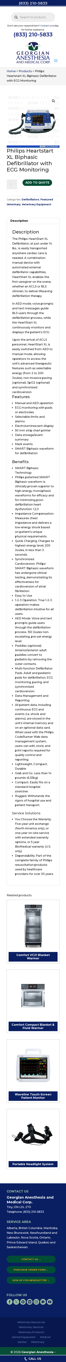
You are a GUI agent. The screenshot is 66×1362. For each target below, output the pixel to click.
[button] (56, 61)
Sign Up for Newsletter (31, 1280)
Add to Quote (37, 182)
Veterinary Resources (31, 1322)
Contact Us (31, 1259)
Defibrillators (30, 199)
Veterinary (37, 1342)
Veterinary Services (31, 1327)
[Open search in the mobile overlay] (33, 17)
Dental (22, 1342)
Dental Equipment (24, 1337)
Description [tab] (19, 220)
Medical (45, 1337)
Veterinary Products (31, 1332)
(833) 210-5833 (33, 34)
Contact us (46, 25)
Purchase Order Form (31, 1269)
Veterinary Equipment (36, 204)
